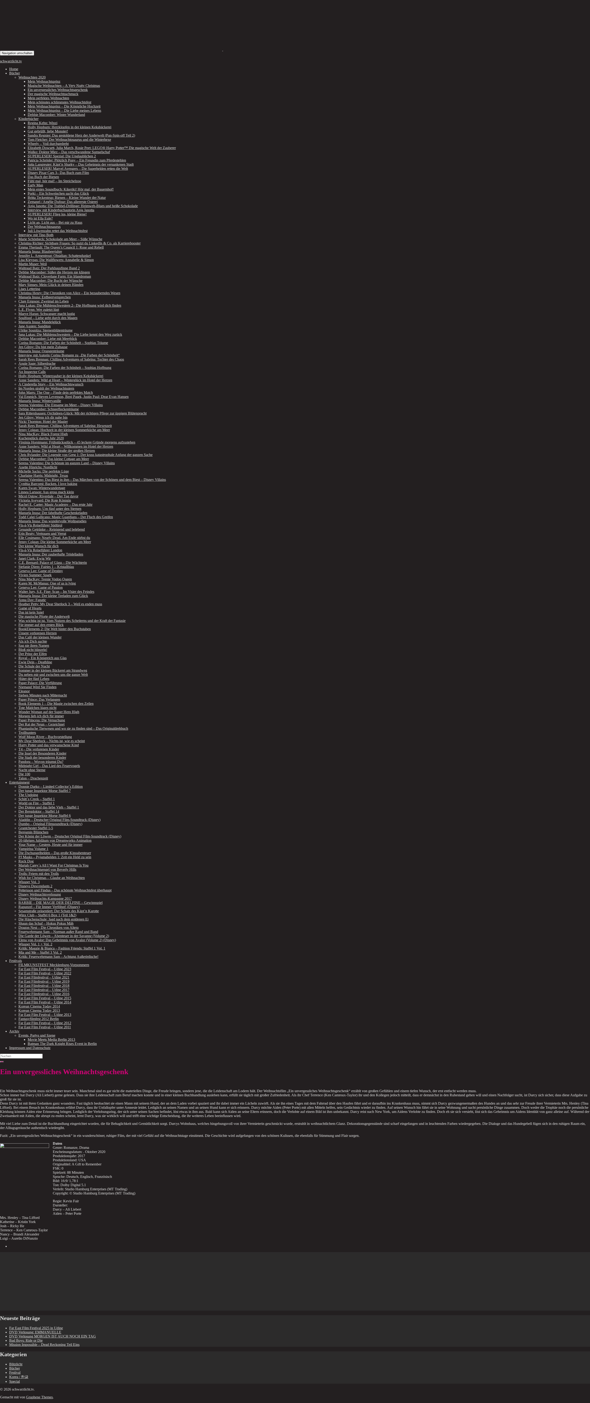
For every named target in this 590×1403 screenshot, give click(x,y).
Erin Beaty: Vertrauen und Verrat (42, 533)
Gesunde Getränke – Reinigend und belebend (51, 529)
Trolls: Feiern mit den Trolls (38, 874)
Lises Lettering (29, 289)
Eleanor (24, 691)
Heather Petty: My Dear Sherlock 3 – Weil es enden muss (60, 604)
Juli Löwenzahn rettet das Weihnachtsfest (58, 231)
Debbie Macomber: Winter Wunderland (56, 115)
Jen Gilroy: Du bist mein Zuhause (43, 347)
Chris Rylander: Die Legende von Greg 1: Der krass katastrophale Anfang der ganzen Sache (85, 455)
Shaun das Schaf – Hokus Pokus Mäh (46, 923)
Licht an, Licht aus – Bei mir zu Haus (55, 222)
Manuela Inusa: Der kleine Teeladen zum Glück (53, 596)
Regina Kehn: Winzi (42, 123)
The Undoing (28, 795)
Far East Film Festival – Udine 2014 (44, 1002)
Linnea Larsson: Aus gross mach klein (46, 492)
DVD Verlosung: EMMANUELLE (35, 1332)
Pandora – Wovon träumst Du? (40, 762)
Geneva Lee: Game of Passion (40, 587)
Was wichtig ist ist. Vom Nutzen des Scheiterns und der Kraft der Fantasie (72, 621)
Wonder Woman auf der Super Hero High (48, 712)
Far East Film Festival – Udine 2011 (44, 1027)
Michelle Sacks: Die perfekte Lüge (43, 471)
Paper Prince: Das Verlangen (39, 699)
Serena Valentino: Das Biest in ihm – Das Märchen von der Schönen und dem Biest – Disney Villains (92, 480)
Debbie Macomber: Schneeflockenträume (48, 409)
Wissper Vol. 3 (29, 882)
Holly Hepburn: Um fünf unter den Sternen (49, 509)
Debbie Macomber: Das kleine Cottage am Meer (53, 459)
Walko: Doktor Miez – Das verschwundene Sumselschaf (69, 152)
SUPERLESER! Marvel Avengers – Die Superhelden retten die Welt (78, 169)
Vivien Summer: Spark (35, 575)
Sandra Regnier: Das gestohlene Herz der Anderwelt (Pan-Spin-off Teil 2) (81, 135)
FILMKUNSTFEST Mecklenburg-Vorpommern (53, 965)
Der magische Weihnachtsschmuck (53, 94)
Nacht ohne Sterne (31, 770)
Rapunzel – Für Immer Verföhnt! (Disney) (49, 907)
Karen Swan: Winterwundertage (41, 488)
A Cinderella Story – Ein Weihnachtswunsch (50, 384)
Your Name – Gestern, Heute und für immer (50, 845)
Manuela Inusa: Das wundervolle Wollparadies (52, 521)
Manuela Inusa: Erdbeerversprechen (44, 297)
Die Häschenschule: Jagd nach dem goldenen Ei (53, 919)
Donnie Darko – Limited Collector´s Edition (50, 786)
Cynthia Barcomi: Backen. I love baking (47, 484)
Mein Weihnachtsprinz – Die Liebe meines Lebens (64, 110)
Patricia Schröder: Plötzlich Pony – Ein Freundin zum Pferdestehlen (77, 160)
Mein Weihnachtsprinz (44, 81)
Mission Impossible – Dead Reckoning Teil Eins (44, 1345)
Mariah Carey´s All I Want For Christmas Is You (53, 865)
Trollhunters (27, 733)
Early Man (35, 185)
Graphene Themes (39, 1397)
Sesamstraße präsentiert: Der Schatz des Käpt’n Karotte (58, 911)
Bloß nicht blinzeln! (32, 650)
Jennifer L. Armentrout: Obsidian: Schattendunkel (54, 256)
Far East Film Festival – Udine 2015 (44, 998)
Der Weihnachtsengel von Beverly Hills (47, 869)
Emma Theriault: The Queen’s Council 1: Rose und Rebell (61, 247)
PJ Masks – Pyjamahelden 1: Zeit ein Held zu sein (54, 857)
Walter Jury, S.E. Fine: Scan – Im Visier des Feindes (56, 592)
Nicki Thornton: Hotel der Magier (43, 422)
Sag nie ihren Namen (33, 645)
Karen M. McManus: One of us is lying (47, 583)
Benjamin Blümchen (33, 832)
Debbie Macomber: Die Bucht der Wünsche (50, 280)
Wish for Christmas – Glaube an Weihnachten (51, 878)
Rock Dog (26, 861)
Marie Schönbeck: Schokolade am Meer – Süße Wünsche (60, 239)
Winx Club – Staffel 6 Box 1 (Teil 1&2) (47, 915)
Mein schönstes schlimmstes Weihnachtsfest (59, 102)
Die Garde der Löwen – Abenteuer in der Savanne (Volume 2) (63, 936)
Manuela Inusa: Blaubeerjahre (40, 251)
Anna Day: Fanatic (32, 600)
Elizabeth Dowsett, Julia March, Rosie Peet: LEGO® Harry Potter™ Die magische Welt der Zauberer (102, 148)
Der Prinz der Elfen (32, 654)
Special (14, 1381)
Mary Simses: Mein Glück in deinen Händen (50, 285)
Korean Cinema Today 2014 (39, 1006)
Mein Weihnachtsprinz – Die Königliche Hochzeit (64, 106)
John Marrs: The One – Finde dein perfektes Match (55, 392)
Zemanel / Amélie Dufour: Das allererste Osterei (63, 202)
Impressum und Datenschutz (29, 1048)
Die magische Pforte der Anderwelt (44, 616)
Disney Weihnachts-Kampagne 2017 (45, 898)
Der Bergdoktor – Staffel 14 (38, 811)
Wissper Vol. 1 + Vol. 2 (35, 944)
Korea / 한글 (18, 1377)
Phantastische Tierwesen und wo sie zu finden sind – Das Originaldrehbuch (73, 728)
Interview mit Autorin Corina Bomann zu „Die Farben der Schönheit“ (69, 355)
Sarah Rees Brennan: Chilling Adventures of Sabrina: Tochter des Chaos (71, 359)
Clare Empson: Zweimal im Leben (43, 301)
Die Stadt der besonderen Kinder (42, 757)
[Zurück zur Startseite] (222, 49)
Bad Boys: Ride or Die (26, 1340)
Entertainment (19, 782)
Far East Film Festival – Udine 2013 (44, 1015)
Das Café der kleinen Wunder (40, 637)
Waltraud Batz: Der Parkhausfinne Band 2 (49, 268)
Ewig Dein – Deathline (35, 662)
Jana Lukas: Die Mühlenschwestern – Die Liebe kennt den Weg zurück (70, 334)
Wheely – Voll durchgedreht (48, 144)
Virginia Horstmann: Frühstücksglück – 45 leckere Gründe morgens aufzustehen (76, 442)
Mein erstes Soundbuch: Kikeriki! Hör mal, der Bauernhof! (71, 189)
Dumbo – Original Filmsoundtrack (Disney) (50, 824)
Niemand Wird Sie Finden (37, 687)
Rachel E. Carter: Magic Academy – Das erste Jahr (55, 504)
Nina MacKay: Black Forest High (43, 434)
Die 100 (24, 774)
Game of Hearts (29, 608)
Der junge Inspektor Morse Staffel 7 (44, 791)
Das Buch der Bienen (43, 177)
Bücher (14, 73)
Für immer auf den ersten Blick (41, 625)
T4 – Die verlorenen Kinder (38, 749)
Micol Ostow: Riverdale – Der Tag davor (48, 496)
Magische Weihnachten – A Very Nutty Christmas (64, 86)
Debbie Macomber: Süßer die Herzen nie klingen (54, 272)
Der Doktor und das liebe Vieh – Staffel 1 (48, 807)
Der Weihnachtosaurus (44, 227)
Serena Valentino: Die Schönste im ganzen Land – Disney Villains (66, 463)
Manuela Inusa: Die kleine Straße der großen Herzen (56, 451)
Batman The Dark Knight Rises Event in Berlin (62, 1044)
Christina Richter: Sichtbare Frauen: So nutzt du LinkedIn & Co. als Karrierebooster (79, 243)
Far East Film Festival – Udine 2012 (44, 1023)
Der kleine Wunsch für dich (38, 546)
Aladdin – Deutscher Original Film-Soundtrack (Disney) (59, 820)
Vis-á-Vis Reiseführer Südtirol (40, 525)
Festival (15, 1372)
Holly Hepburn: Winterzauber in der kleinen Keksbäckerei (60, 376)
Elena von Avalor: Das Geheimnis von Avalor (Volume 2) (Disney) (67, 940)
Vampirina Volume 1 (33, 849)
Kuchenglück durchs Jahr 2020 (41, 438)
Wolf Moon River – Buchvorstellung (45, 737)
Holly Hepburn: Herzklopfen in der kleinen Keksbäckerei (69, 127)
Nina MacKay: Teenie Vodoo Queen (45, 579)
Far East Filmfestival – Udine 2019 (43, 981)
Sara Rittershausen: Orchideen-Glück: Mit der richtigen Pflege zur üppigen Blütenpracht (82, 413)
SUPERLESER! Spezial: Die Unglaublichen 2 (62, 156)
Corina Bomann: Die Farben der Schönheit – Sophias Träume (63, 343)
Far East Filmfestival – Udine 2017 (43, 990)
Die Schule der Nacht (34, 666)
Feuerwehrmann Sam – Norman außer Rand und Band (58, 932)
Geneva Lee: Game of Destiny (40, 571)
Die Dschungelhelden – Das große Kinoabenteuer (54, 853)
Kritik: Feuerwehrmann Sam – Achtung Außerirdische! (58, 957)
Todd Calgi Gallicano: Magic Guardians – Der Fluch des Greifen (65, 517)
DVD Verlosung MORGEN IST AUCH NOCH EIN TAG (52, 1336)
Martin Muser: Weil (32, 264)
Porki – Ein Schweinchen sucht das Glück (58, 193)
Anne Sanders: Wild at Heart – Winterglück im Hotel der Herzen (65, 380)
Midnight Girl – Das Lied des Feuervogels (49, 766)
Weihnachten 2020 (32, 77)
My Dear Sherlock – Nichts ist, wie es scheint (51, 741)
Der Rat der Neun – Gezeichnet (41, 724)
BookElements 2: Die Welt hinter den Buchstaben (54, 629)
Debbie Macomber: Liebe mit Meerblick (47, 339)
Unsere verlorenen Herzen (37, 633)
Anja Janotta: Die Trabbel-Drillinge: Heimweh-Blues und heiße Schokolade (83, 206)
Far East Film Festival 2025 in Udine (36, 1328)
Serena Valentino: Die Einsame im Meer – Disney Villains (60, 405)
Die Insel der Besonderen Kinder (42, 753)
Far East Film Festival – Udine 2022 (44, 973)
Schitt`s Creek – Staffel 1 (36, 799)
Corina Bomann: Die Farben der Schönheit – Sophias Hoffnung (64, 368)
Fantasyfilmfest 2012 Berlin (38, 1019)
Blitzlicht (15, 1364)
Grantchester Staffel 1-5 (35, 828)
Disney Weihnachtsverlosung (39, 894)
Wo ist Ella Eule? (40, 218)
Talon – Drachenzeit (33, 778)
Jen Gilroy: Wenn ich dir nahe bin (43, 417)
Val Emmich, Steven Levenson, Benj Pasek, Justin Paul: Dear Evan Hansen (73, 397)
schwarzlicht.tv (11, 61)
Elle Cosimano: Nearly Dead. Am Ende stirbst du (54, 538)
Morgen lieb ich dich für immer (41, 716)
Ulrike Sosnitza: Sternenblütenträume (45, 330)
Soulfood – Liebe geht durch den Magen (47, 318)
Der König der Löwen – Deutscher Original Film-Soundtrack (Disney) (69, 836)
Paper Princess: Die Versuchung (41, 720)
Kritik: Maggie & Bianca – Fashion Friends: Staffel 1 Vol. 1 (61, 948)
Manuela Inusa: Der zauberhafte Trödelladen (50, 554)
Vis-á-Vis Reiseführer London (40, 550)
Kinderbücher (28, 119)
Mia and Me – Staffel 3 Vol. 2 (40, 952)
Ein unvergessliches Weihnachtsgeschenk (58, 90)
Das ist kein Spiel (31, 612)
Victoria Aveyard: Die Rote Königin (44, 500)
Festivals (15, 961)
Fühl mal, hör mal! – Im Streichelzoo (54, 181)
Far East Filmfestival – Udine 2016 (43, 994)
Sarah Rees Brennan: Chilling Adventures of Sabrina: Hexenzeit (65, 426)
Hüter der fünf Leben (33, 679)
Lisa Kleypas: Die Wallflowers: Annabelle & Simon (56, 260)
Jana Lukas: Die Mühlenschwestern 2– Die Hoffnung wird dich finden (69, 305)
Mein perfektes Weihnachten (48, 98)
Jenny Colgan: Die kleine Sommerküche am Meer (54, 542)
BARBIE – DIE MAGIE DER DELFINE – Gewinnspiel (60, 903)
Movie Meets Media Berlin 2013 (51, 1039)
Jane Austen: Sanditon (34, 326)
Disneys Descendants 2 (35, 886)
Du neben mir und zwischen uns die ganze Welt (53, 674)
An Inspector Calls (32, 372)
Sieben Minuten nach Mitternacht (42, 695)
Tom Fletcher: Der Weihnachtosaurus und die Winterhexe (69, 139)
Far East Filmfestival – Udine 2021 (43, 977)
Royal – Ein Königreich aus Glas (42, 658)
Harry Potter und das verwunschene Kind (48, 745)
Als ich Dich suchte (32, 641)
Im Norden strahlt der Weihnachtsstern (46, 388)
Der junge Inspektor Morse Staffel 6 (44, 816)
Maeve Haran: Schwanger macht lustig (46, 314)
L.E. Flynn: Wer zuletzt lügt (38, 310)
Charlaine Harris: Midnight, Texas (43, 475)
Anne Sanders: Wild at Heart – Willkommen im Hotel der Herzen (65, 446)
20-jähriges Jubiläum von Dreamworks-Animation (54, 840)
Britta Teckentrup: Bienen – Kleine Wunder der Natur (67, 198)
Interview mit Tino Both (35, 235)
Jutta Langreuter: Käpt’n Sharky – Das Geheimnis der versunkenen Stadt (81, 164)
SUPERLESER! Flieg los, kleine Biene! (57, 214)
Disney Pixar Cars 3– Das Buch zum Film (58, 173)
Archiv (14, 1031)
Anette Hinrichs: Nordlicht (37, 467)
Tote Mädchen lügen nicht (37, 708)
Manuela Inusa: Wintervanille (39, 401)
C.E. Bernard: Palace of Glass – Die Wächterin (52, 563)
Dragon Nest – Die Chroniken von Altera (48, 927)
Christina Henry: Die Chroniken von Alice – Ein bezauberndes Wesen (69, 293)
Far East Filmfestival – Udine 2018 (43, 986)
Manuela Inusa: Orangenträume (41, 351)
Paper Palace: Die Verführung (40, 683)
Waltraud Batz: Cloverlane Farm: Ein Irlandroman (54, 276)
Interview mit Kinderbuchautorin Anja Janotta (61, 210)
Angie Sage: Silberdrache (37, 363)
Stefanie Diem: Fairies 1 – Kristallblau (46, 567)
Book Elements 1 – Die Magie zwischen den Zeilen (56, 704)
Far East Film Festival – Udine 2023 (44, 969)
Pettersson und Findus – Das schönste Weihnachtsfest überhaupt (65, 890)
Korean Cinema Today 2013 (39, 1010)
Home (13, 69)
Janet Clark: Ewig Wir (34, 558)
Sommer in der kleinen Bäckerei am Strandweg (52, 670)
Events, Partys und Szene (36, 1035)
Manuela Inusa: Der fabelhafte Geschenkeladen (52, 513)
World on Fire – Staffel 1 (36, 803)
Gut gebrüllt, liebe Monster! (48, 131)
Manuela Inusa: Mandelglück (39, 322)
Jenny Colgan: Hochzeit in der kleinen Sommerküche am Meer (64, 430)
